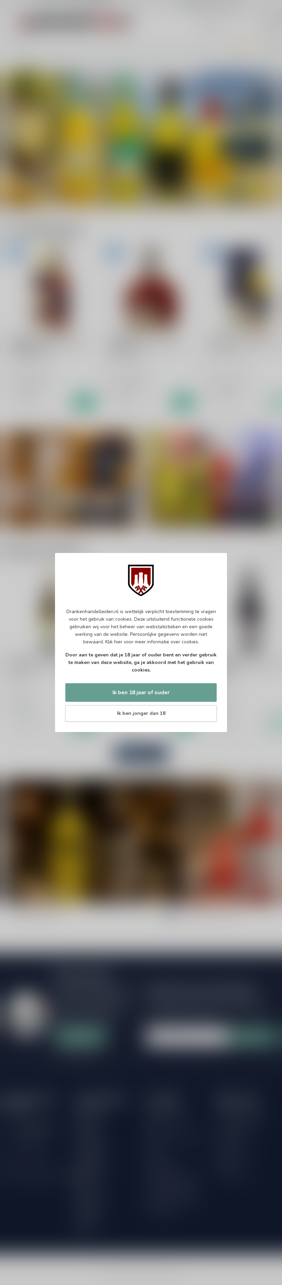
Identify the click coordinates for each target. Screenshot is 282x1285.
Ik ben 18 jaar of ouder (141, 692)
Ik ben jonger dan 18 (141, 713)
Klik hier (113, 642)
